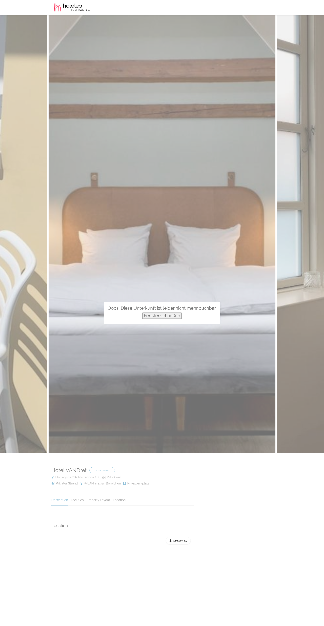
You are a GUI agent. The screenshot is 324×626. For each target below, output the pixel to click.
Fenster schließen (162, 315)
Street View (180, 540)
